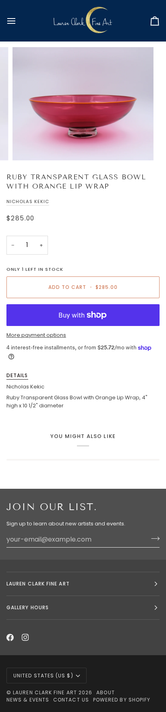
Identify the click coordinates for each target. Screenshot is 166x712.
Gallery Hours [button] (27, 607)
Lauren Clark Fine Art (45, 692)
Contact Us (71, 699)
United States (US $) (43, 675)
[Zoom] (28, 145)
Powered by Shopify (121, 699)
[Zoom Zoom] (83, 103)
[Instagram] (25, 637)
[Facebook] (10, 637)
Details (17, 375)
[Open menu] (18, 21)
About (105, 692)
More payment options (36, 335)
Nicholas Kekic (27, 201)
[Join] (153, 538)
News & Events (27, 699)
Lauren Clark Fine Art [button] (38, 583)
